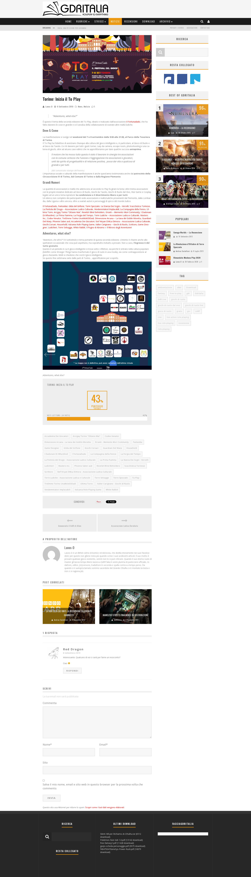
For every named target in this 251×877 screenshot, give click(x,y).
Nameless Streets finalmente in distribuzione (125, 615)
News (80, 106)
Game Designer (52, 448)
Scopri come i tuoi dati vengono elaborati (104, 807)
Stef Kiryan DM (103, 221)
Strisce (99, 21)
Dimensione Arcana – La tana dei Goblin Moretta (118, 218)
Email (103, 744)
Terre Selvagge (65, 227)
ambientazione (165, 287)
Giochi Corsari (49, 224)
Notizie (115, 21)
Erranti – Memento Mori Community (123, 212)
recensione (184, 323)
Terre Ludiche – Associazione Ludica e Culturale (116, 215)
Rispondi (72, 670)
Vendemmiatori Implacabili (106, 209)
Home (68, 21)
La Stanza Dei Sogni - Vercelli (134, 460)
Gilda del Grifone (76, 206)
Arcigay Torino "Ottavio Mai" (86, 436)
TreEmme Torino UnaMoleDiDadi (78, 218)
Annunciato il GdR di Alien (69, 525)
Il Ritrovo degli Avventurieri (119, 227)
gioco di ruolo (165, 311)
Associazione (192, 28)
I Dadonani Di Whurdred (56, 454)
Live (160, 317)
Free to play (175, 293)
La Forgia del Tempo (83, 215)
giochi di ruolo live (194, 305)
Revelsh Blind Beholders (93, 212)
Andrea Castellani (61, 620)
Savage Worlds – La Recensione (187, 232)
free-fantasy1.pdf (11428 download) (117, 843)
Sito (45, 762)
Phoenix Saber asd (61, 221)
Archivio (165, 21)
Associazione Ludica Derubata (70, 28)
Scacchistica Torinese (140, 206)
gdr (188, 293)
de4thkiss (118, 620)
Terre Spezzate (92, 206)
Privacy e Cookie (177, 28)
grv (188, 311)
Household (62, 224)
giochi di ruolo (178, 299)
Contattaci (205, 28)
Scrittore (49, 472)
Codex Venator (54, 218)
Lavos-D (49, 106)
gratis (179, 311)
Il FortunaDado (50, 206)
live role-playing (165, 323)
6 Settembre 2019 (71, 653)
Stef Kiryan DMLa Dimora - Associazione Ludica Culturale (84, 472)
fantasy (161, 293)
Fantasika (137, 442)
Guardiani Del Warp (112, 448)
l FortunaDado (79, 454)
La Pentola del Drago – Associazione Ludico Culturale (68, 209)
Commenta (50, 703)
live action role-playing (178, 317)
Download (148, 21)
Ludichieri (52, 227)
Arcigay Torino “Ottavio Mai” (67, 212)
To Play (135, 478)
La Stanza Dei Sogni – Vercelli (115, 206)
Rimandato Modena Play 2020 (186, 257)
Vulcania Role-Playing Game (81, 224)
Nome (47, 744)
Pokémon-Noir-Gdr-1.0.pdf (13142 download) (121, 840)
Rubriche (82, 21)
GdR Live (162, 299)
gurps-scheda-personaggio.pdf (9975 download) (122, 846)
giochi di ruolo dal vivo (169, 305)
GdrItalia (199, 293)
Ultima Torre (86, 483)
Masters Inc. (64, 466)
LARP (197, 311)
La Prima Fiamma (64, 215)
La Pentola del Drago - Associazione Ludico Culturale (70, 460)
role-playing (164, 329)
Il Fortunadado (133, 121)
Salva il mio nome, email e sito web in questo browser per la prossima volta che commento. (93, 786)
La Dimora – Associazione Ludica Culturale (130, 221)
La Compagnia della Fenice (133, 209)
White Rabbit (79, 227)
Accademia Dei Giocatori (82, 221)
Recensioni (131, 21)
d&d (179, 287)
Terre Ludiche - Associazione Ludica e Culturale (67, 478)
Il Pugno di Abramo (95, 227)
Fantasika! (63, 206)
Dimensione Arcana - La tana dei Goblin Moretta (68, 442)
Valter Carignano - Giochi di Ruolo (113, 483)
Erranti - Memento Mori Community (112, 442)
